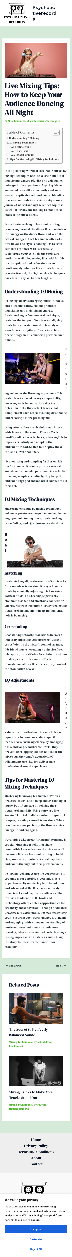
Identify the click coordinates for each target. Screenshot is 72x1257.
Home (36, 1139)
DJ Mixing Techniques (22, 142)
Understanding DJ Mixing (24, 138)
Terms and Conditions (36, 1151)
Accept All (36, 1229)
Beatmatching (23, 146)
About (36, 1157)
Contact (36, 1164)
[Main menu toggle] (64, 13)
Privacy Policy (36, 1145)
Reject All (36, 1249)
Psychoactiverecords (44, 13)
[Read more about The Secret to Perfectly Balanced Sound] (36, 1008)
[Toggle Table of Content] (54, 133)
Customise (36, 1239)
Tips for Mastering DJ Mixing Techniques (34, 159)
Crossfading (23, 151)
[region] (36, 1225)
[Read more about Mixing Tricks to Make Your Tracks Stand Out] (36, 1071)
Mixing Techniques (49, 121)
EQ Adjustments (25, 154)
